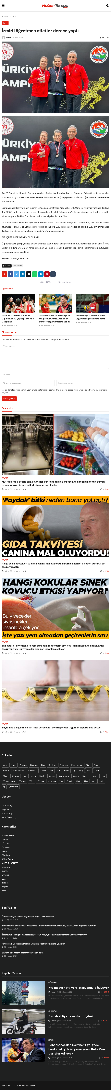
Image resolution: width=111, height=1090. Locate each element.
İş (4, 786)
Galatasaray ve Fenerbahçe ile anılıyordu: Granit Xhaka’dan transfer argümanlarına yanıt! (54, 319)
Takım (94, 775)
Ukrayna (52, 781)
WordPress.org (9, 817)
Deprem (64, 765)
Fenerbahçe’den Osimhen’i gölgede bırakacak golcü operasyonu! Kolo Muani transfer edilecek (77, 1049)
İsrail (101, 781)
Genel (4, 851)
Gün (58, 770)
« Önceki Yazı (46, 282)
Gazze (43, 770)
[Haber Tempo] (55, 5)
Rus (24, 775)
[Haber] (3, 37)
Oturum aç (7, 805)
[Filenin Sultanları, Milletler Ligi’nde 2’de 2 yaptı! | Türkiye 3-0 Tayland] (18, 303)
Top (103, 775)
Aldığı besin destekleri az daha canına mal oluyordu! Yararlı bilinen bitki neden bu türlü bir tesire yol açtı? (53, 565)
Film (88, 765)
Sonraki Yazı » (64, 282)
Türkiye (40, 781)
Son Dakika (17, 266)
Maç (81, 770)
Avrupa (23, 765)
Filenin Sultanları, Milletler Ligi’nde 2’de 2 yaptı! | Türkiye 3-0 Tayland (18, 319)
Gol (51, 770)
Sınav (85, 775)
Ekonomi (6, 847)
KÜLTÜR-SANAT (10, 863)
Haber (8, 37)
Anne (13, 765)
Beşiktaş (52, 765)
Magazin (6, 867)
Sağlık (5, 870)
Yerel (4, 890)
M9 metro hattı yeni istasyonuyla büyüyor (78, 987)
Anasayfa (6, 16)
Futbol (6, 770)
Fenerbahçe (76, 765)
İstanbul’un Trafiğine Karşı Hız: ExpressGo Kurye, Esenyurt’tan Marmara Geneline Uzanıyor (44, 934)
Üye (86, 781)
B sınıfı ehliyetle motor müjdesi (70, 1016)
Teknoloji (6, 882)
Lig (74, 770)
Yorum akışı (7, 813)
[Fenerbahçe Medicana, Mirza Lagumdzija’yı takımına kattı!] (92, 303)
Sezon (52, 775)
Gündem (6, 855)
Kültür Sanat (7, 859)
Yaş (61, 781)
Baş (43, 765)
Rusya (33, 775)
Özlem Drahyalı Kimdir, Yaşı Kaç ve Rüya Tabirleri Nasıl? (28, 916)
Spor (14, 16)
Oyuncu (15, 775)
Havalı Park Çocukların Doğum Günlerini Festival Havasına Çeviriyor (33, 943)
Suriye (76, 775)
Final (96, 765)
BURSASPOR (8, 835)
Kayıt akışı (6, 809)
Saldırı (42, 775)
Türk (31, 781)
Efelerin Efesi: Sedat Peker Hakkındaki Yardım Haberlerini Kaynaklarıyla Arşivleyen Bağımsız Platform (49, 925)
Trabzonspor (9, 781)
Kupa (66, 770)
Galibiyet (32, 770)
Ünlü (78, 781)
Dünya (5, 839)
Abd (5, 765)
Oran (97, 770)
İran (93, 781)
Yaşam (5, 886)
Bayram (34, 765)
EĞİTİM (5, 843)
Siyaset (5, 874)
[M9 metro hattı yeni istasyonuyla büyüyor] (23, 993)
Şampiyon (13, 786)
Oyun (5, 775)
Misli (89, 770)
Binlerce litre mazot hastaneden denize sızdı (22, 952)
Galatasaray (18, 770)
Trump (22, 781)
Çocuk (69, 781)
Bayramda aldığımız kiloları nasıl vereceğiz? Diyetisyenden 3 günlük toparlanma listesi (51, 727)
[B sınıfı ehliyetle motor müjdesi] (23, 1021)
